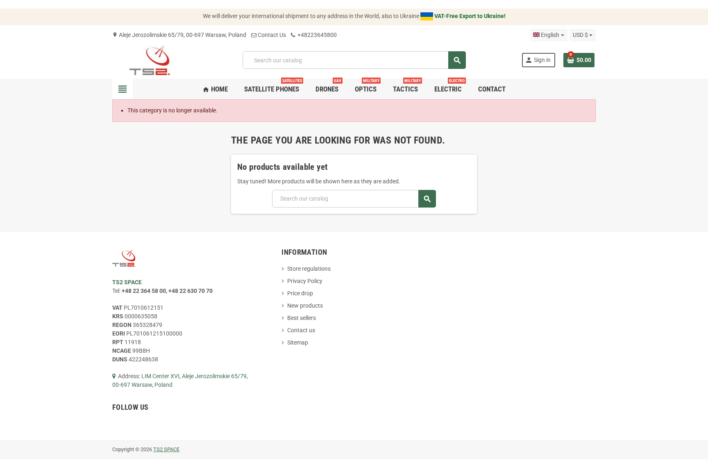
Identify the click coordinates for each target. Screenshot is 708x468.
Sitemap (297, 342)
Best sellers (301, 318)
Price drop (300, 293)
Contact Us (272, 35)
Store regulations (309, 268)
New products (305, 305)
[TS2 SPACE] (149, 59)
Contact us (301, 330)
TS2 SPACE (166, 449)
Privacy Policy (304, 281)
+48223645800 (316, 35)
